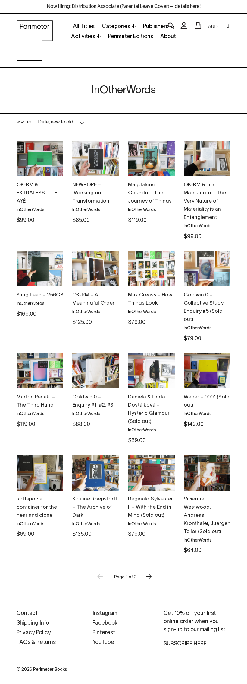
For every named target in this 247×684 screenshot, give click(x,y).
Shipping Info (33, 623)
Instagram (104, 613)
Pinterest (103, 632)
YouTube (103, 642)
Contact (27, 613)
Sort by (24, 122)
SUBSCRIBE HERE (185, 644)
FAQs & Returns (36, 642)
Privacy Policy (34, 632)
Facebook (104, 623)
